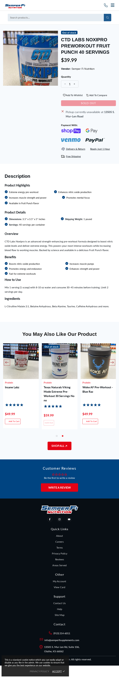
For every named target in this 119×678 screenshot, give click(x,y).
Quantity (66, 76)
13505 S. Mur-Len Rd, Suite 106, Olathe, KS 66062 (61, 649)
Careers (59, 541)
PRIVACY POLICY (39, 671)
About (59, 535)
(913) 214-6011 (61, 633)
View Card (59, 587)
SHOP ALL (58, 445)
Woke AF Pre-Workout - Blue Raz (97, 389)
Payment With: (69, 125)
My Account (59, 581)
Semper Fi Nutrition (21, 5)
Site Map (59, 614)
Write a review (59, 487)
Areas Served (59, 565)
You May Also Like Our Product (59, 334)
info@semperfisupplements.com (61, 640)
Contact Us (59, 603)
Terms (59, 547)
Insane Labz (12, 387)
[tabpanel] (59, 388)
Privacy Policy (59, 553)
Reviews (59, 559)
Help (59, 609)
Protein (9, 382)
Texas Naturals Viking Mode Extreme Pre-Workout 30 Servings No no (59, 391)
